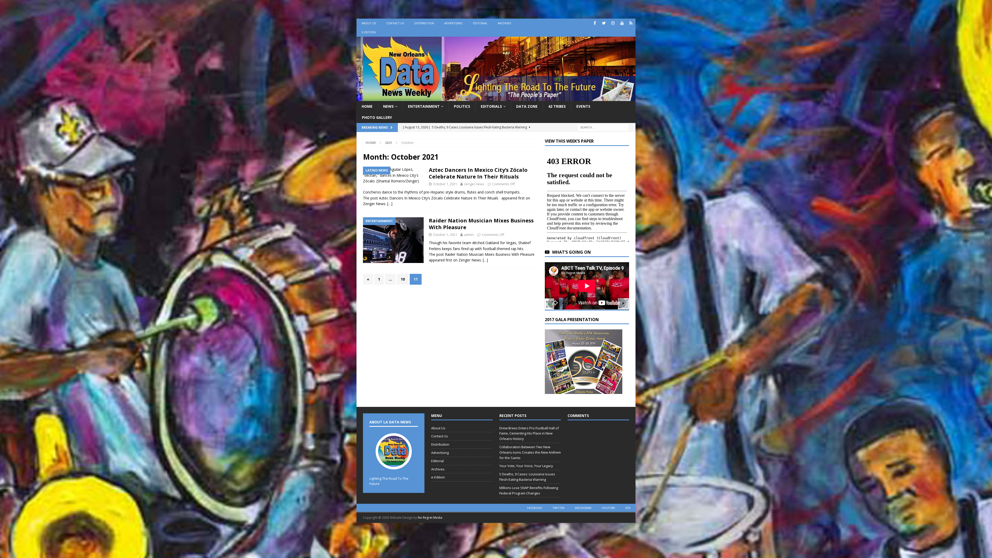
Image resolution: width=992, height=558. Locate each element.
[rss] (631, 23)
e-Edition (369, 32)
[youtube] (621, 23)
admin (469, 234)
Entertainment (424, 106)
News (388, 106)
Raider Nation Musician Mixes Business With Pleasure (481, 224)
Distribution (424, 23)
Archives (504, 23)
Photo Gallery (377, 117)
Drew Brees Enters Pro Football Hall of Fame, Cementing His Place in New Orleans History (529, 433)
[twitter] (603, 23)
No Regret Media (430, 517)
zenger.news (474, 184)
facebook (534, 508)
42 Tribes (557, 106)
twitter (558, 508)
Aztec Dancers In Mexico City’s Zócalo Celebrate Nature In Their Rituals (478, 173)
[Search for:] (603, 127)
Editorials (491, 106)
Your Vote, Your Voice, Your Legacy (526, 465)
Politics (462, 106)
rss (627, 508)
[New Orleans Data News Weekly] (496, 98)
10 (403, 279)
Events (583, 106)
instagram (583, 508)
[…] (389, 203)
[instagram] (612, 23)
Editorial (480, 23)
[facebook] (594, 23)
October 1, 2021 (445, 184)
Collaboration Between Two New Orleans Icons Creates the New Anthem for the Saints (530, 452)
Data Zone (527, 106)
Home (367, 106)
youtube (608, 508)
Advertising (453, 23)
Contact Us (395, 23)
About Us (369, 23)
